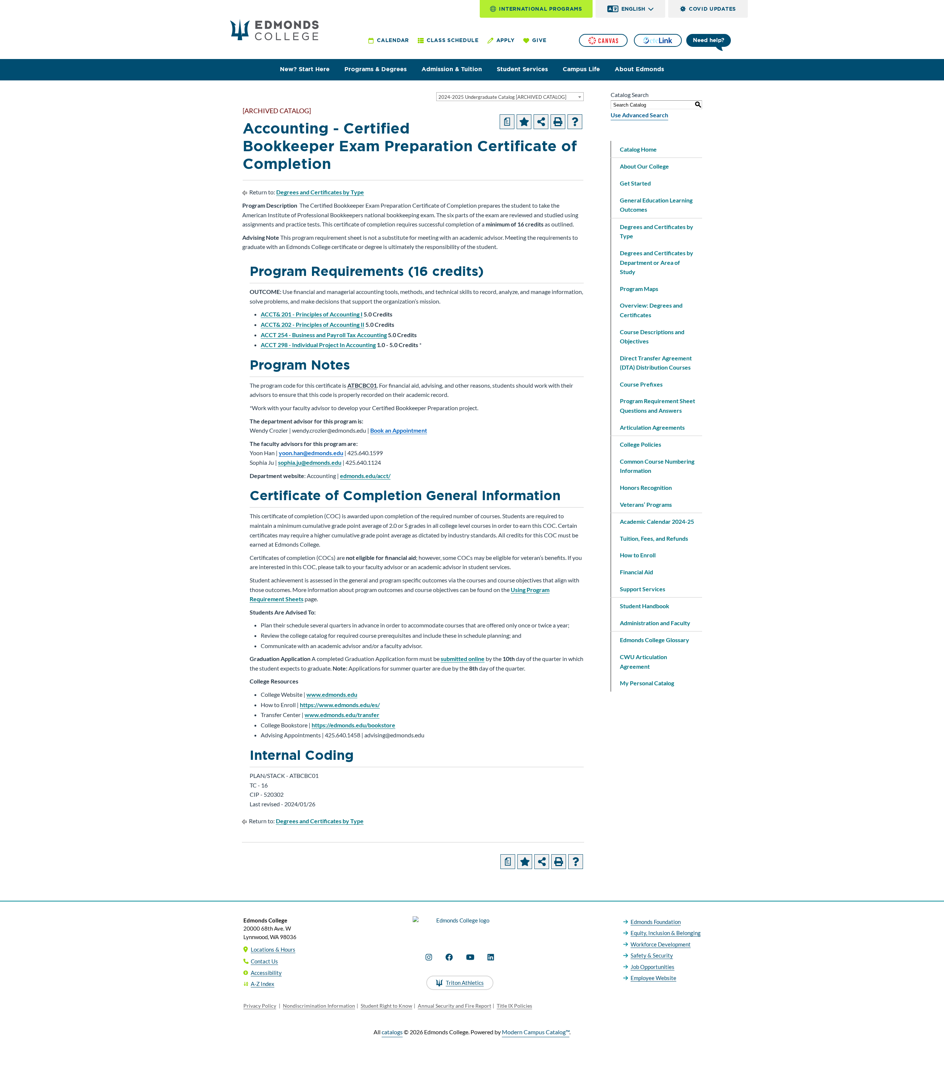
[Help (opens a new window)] (575, 121)
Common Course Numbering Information (657, 466)
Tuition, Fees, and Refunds (654, 538)
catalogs (392, 1031)
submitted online (463, 658)
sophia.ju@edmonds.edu (309, 462)
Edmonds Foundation (656, 921)
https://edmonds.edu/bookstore (353, 724)
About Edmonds (639, 69)
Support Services (642, 588)
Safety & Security (652, 955)
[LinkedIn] (490, 957)
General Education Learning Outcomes (656, 205)
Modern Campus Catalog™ (535, 1031)
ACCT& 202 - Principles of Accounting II (312, 324)
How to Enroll (638, 554)
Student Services (522, 69)
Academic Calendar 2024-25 (657, 521)
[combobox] (510, 96)
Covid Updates (712, 9)
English (633, 9)
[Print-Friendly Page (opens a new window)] (558, 121)
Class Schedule (453, 40)
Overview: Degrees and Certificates (651, 310)
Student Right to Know (386, 1006)
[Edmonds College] (274, 29)
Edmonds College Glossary (654, 639)
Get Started (635, 183)
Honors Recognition (646, 487)
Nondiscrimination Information (319, 1006)
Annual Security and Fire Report (454, 1006)
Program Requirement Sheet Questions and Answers (657, 405)
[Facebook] (449, 957)
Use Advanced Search (639, 114)
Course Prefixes (641, 384)
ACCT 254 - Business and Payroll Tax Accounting (324, 334)
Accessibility (266, 972)
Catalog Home (638, 149)
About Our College (644, 166)
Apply (505, 40)
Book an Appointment (398, 430)
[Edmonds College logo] (460, 926)
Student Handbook (644, 605)
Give (539, 40)
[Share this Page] (541, 121)
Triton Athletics (465, 982)
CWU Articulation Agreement (643, 661)
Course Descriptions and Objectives (652, 336)
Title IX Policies (514, 1006)
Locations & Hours (273, 949)
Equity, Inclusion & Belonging (666, 933)
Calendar (393, 40)
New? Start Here (305, 69)
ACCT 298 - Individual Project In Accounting (318, 344)
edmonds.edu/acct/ (365, 475)
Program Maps (639, 288)
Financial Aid (636, 571)
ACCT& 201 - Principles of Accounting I (311, 314)
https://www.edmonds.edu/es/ (340, 704)
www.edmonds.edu (331, 694)
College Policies (640, 444)
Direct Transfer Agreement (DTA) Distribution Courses (656, 362)
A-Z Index (262, 983)
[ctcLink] (658, 40)
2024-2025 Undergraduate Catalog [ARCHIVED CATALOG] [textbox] (502, 97)
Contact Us (264, 961)
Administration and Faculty (655, 622)
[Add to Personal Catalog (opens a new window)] (524, 121)
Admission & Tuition (451, 69)
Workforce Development (661, 944)
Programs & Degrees (375, 69)
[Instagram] (429, 957)
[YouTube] (470, 957)
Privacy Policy (259, 1006)
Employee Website (653, 978)
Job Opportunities (652, 966)
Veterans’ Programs (646, 504)
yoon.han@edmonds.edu (311, 452)
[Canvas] (603, 40)
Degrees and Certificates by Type (320, 191)
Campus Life (581, 69)
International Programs (540, 9)
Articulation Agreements (652, 427)
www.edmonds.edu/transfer (342, 714)
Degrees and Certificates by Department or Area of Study (656, 262)
